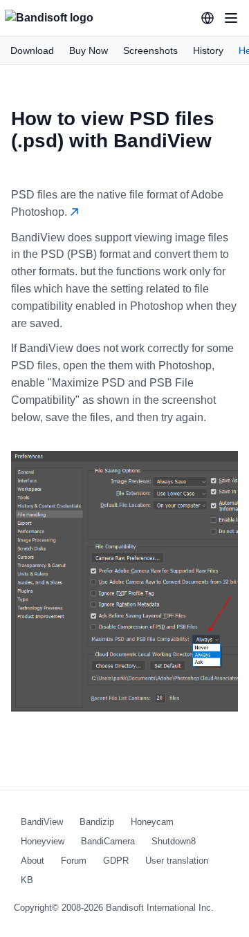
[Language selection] (207, 18)
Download (32, 50)
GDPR (116, 860)
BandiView (42, 822)
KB (27, 880)
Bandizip (97, 822)
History (208, 50)
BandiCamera (108, 841)
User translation (176, 860)
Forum (73, 860)
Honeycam (152, 822)
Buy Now (88, 50)
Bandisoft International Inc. (160, 907)
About (32, 860)
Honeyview (42, 841)
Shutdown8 (173, 841)
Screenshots (150, 50)
